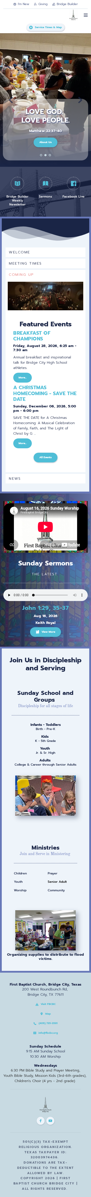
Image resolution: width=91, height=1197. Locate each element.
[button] (86, 15)
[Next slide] (80, 100)
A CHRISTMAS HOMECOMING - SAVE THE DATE (45, 393)
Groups (44, 700)
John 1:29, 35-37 (45, 608)
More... (23, 378)
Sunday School (39, 693)
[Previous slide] (10, 100)
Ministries (46, 847)
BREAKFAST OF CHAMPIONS (31, 335)
